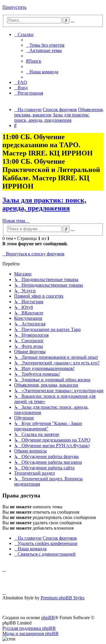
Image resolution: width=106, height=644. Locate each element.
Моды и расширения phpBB (30, 633)
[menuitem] (45, 45)
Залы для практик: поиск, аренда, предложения (44, 204)
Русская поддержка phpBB (29, 628)
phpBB (48, 617)
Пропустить (14, 7)
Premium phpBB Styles (63, 597)
